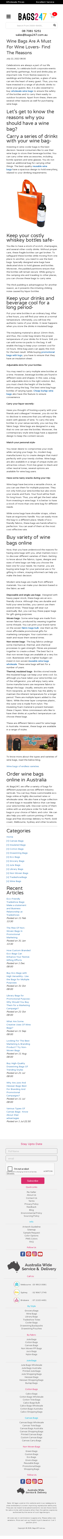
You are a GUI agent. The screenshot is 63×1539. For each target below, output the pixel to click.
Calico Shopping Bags (31, 1412)
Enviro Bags (31, 1460)
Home (9, 836)
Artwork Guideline (31, 1227)
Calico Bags (31, 1394)
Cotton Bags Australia (31, 1409)
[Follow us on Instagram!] (34, 1255)
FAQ (31, 1242)
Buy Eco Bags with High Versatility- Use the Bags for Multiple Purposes (17, 978)
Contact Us (31, 1198)
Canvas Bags (16, 841)
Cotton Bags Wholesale (31, 1397)
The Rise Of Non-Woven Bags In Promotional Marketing (15, 932)
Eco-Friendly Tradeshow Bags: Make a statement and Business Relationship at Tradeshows (16, 906)
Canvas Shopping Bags (31, 1431)
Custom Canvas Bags (31, 1437)
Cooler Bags (31, 1322)
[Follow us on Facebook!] (22, 1255)
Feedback (31, 1207)
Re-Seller (31, 1192)
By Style (31, 1306)
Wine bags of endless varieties (22, 766)
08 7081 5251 (31, 31)
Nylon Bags (31, 1354)
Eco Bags (14, 857)
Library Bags (16, 869)
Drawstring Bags (18, 853)
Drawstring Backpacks (31, 1325)
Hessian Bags (31, 1377)
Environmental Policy (31, 1213)
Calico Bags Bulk (31, 1403)
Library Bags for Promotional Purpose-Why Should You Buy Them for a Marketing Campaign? (18, 1002)
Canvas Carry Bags (31, 1440)
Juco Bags (31, 1351)
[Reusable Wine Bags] (32, 750)
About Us (31, 1195)
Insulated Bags (17, 845)
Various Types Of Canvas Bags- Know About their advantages (17, 1113)
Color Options (31, 1235)
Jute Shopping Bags (31, 1374)
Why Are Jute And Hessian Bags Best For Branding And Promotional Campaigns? (16, 1089)
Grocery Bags (16, 861)
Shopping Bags (31, 1469)
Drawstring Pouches (31, 1328)
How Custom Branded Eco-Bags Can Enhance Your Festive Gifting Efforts (18, 955)
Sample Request (31, 1233)
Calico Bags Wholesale (31, 1405)
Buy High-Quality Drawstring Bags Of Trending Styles (17, 1066)
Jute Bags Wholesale (31, 1365)
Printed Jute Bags (32, 1371)
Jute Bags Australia (31, 1368)
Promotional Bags (32, 1466)
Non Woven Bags (18, 873)
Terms (31, 1201)
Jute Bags (14, 865)
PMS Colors (31, 1238)
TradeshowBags (18, 877)
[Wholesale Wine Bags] (32, 228)
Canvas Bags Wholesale (31, 1422)
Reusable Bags (31, 1463)
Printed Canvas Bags (31, 1434)
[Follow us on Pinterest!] (28, 1255)
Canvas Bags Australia (31, 1428)
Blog (31, 1210)
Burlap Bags (31, 1383)
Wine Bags (15, 881)
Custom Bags (31, 1454)
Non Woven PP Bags (31, 1348)
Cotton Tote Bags (31, 1399)
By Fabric (31, 1335)
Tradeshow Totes (31, 1319)
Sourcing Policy (31, 1216)
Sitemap (31, 1229)
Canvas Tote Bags (31, 1425)
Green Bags (31, 1451)
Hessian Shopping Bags (31, 1380)
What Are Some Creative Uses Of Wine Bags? (18, 1024)
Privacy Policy (31, 1204)
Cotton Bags (16, 849)
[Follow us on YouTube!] (40, 1255)
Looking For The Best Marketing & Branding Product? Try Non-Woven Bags (18, 1045)
